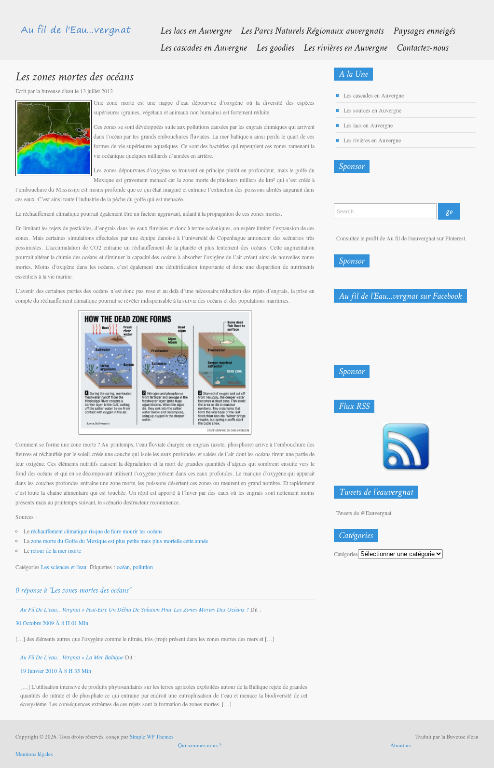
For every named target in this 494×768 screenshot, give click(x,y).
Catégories (346, 554)
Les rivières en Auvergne (372, 140)
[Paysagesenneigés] (419, 30)
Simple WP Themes (151, 736)
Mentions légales (34, 753)
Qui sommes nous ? (199, 745)
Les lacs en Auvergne (368, 125)
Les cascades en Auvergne (373, 95)
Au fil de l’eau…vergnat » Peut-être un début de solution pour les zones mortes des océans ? (134, 609)
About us (400, 745)
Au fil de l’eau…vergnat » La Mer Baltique (72, 657)
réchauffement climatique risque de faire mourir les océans (97, 531)
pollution (143, 567)
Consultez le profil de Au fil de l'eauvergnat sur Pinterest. (401, 238)
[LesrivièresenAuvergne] (340, 47)
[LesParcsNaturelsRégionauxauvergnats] (307, 30)
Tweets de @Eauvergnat (363, 513)
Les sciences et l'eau (63, 567)
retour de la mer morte (56, 550)
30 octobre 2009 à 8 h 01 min (51, 623)
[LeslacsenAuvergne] (191, 30)
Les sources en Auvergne (372, 110)
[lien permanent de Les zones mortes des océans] (74, 76)
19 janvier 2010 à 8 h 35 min (55, 670)
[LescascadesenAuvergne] (199, 47)
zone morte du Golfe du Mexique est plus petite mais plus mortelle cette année (119, 541)
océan (123, 567)
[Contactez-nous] (417, 47)
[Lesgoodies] (270, 47)
